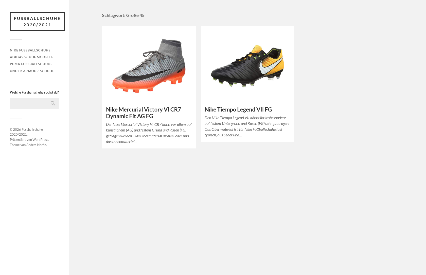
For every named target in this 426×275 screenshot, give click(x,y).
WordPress (40, 140)
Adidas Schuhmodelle (31, 57)
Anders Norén (36, 145)
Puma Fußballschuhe (31, 64)
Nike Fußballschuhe (30, 50)
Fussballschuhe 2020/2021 (37, 21)
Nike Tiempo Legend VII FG (238, 109)
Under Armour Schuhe (32, 71)
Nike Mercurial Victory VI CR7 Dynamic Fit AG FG (143, 112)
